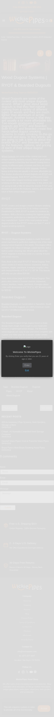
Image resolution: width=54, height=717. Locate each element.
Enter (27, 365)
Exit (27, 370)
